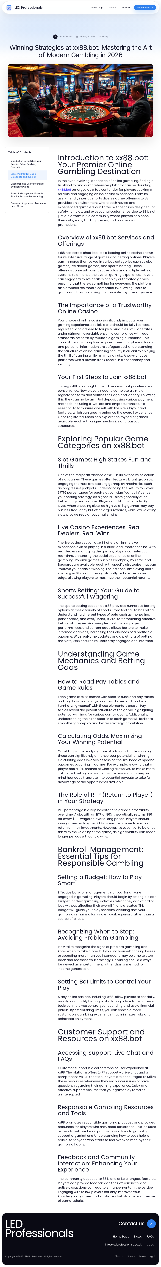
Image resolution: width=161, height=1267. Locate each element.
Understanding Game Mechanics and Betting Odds (27, 185)
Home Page (121, 1236)
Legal (152, 1256)
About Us (120, 1256)
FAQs (150, 1236)
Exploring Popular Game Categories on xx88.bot (23, 175)
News (138, 1236)
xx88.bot (64, 189)
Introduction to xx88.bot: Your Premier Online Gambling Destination (26, 164)
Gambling (103, 36)
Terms (142, 1256)
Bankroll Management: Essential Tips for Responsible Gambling (27, 195)
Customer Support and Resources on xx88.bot (28, 205)
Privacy (132, 1256)
